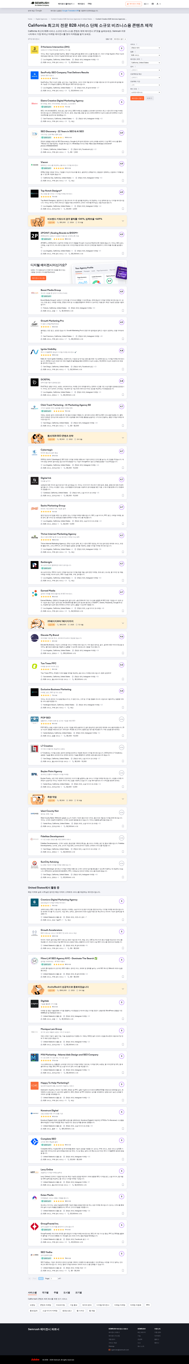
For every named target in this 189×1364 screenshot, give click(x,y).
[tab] (32, 1293)
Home (30, 19)
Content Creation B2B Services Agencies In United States (71, 19)
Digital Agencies (41, 19)
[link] (81, 4)
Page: (47, 1278)
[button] (146, 4)
